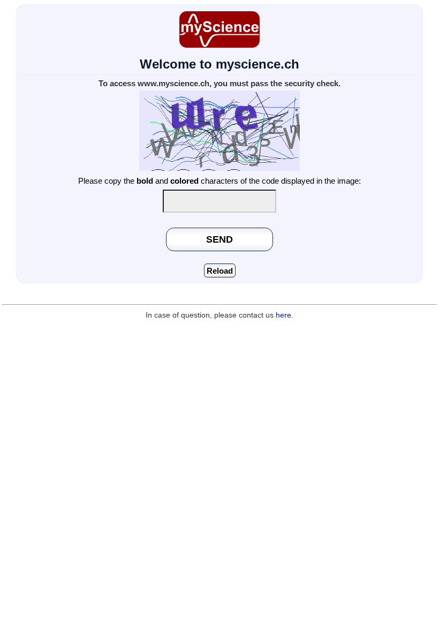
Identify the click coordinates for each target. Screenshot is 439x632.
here (283, 315)
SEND (219, 239)
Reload (220, 270)
